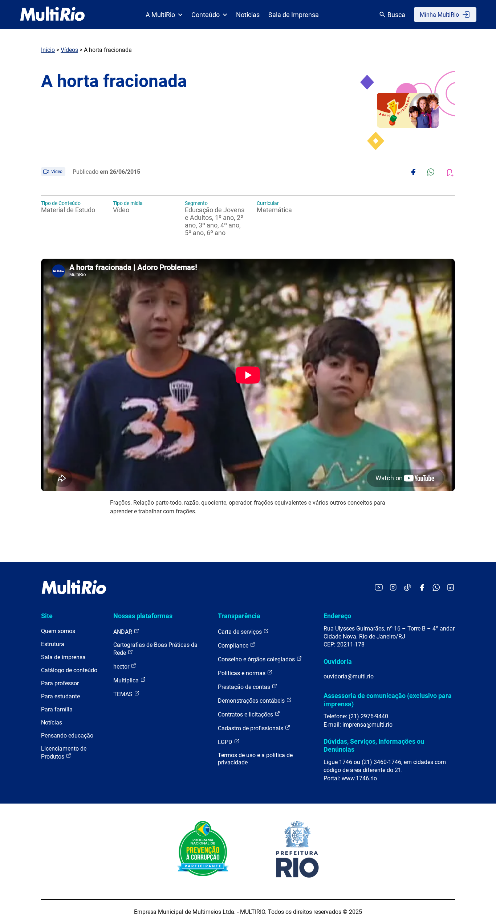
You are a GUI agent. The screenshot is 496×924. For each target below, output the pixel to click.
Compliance (234, 645)
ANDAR (123, 631)
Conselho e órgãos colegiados (257, 659)
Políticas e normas (242, 673)
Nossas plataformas (142, 616)
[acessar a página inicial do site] (52, 14)
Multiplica (126, 680)
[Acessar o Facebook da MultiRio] (422, 588)
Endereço (337, 616)
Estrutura (52, 644)
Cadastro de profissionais (251, 728)
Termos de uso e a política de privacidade (255, 759)
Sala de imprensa (63, 657)
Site (47, 616)
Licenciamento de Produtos (63, 752)
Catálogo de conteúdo (69, 670)
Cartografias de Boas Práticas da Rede (155, 648)
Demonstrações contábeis (252, 700)
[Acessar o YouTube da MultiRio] (378, 588)
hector (122, 666)
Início (48, 49)
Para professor (60, 683)
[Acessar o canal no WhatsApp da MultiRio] (436, 588)
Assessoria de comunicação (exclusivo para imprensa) (388, 699)
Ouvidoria (338, 661)
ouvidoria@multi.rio (349, 676)
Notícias (248, 15)
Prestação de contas (245, 686)
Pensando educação (67, 735)
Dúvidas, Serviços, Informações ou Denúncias (374, 745)
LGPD (226, 742)
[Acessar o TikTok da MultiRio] (407, 588)
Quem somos (58, 631)
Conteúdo (205, 15)
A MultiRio (160, 15)
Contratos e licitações (246, 714)
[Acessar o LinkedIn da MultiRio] (450, 588)
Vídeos (69, 49)
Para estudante (60, 696)
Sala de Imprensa (293, 15)
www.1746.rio (359, 778)
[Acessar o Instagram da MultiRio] (393, 588)
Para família (57, 709)
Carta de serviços (240, 631)
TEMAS (123, 694)
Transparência (239, 616)
